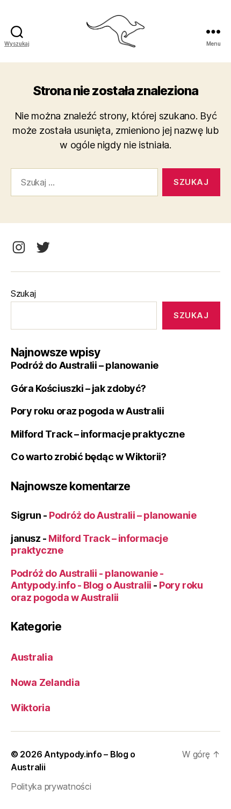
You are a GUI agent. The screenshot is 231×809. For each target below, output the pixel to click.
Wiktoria (30, 707)
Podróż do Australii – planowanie (84, 365)
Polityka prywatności (51, 786)
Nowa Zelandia (45, 682)
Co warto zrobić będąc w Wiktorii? (88, 456)
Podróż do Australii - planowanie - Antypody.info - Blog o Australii (87, 579)
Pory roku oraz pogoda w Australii (87, 411)
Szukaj (23, 293)
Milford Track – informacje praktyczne (97, 434)
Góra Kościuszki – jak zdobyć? (78, 388)
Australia (32, 657)
